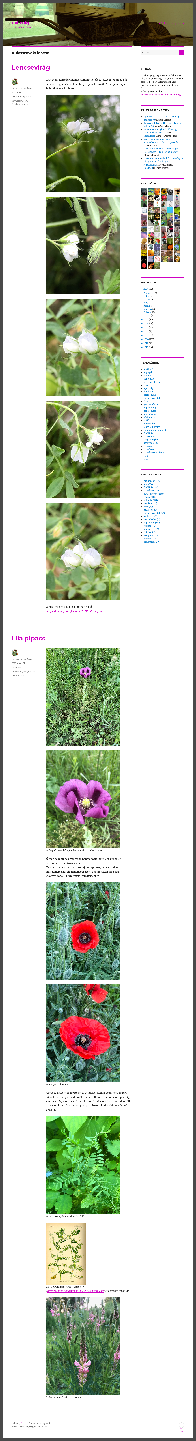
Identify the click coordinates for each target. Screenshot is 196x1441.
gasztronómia (151, 404)
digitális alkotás (152, 382)
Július (146, 296)
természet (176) (151, 490)
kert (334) (148, 484)
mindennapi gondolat (22, 96)
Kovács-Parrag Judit (22, 88)
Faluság (20, 22)
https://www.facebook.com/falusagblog (161, 94)
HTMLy (26, 1427)
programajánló (151, 439)
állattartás (149, 369)
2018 (145, 347)
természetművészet (154, 452)
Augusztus (149, 293)
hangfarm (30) (151, 535)
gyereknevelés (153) (154, 494)
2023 (146, 327)
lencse (25, 104)
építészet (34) (150, 532)
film (146, 401)
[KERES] (181, 52)
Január (147, 315)
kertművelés (150, 414)
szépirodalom (151, 443)
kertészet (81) (150, 503)
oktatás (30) (150, 538)
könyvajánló (150, 423)
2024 (146, 323)
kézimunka (149, 417)
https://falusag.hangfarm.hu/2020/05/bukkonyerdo (75, 1290)
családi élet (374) (152, 481)
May (146, 302)
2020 (146, 339)
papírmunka (150, 436)
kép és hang (150, 407)
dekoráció (149, 379)
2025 (145, 319)
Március (148, 309)
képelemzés (150, 411)
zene (146, 459)
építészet (148, 391)
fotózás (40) (150, 526)
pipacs (31, 671)
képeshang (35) (151, 529)
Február (148, 312)
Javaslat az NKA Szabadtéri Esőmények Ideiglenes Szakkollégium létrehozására (163, 161)
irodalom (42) (150, 516)
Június (147, 299)
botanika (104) (151, 500)
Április (147, 306)
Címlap (163, 23)
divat (146, 385)
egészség (148, 388)
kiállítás (148, 420)
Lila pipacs (28, 638)
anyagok (148, 372)
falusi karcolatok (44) (154, 513)
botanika (148, 375)
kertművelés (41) (152, 519)
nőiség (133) (150, 497)
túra (146, 456)
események (150, 395)
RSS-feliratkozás (181, 1425)
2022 (146, 331)
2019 (145, 343)
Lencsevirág (31, 67)
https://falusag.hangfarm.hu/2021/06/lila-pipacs (75, 611)
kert (25, 101)
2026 (146, 289)
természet (17, 101)
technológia (150, 446)
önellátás (16, 104)
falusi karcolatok (152, 398)
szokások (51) (150, 510)
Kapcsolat (178, 23)
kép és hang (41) (152, 522)
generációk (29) (151, 542)
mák (14, 675)
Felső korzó (149, 136)
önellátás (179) (151, 487)
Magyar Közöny (152, 427)
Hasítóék (148, 168)
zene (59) (148, 506)
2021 (145, 335)
